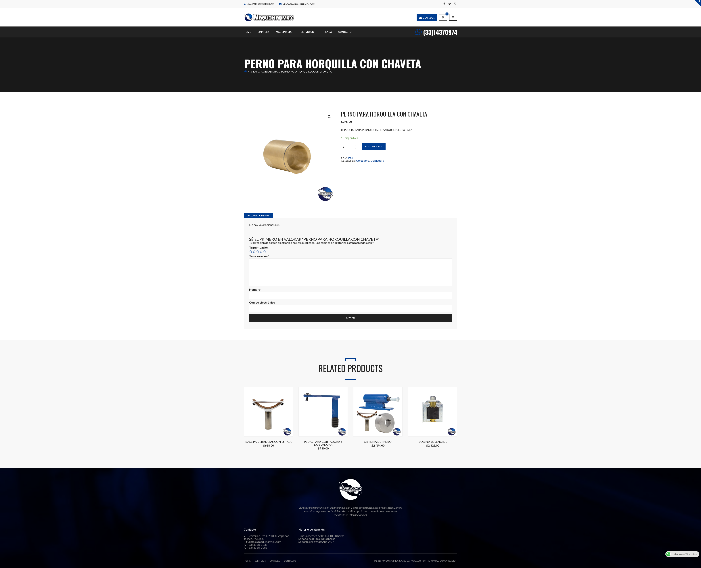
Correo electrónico (263, 302)
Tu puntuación (259, 247)
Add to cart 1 (373, 146)
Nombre (255, 289)
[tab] (258, 215)
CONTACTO (290, 560)
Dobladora (377, 160)
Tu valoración (259, 256)
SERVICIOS (260, 560)
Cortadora (269, 71)
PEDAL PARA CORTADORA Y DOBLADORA (323, 443)
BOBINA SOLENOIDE (432, 441)
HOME (247, 560)
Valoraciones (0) (258, 215)
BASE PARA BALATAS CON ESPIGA (268, 441)
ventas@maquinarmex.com (299, 4)
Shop (254, 71)
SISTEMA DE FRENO (378, 441)
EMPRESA (275, 560)
